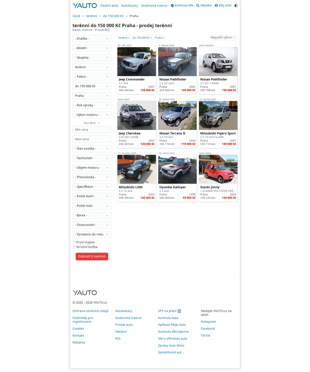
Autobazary (129, 5)
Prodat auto (124, 325)
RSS (117, 338)
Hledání (121, 331)
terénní (91, 16)
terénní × (124, 37)
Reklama (78, 342)
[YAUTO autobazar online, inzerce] (85, 6)
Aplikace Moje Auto (172, 325)
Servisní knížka (86, 247)
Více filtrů (90, 122)
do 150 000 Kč (113, 16)
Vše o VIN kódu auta (172, 338)
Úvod (76, 16)
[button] (92, 256)
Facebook (208, 328)
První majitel (85, 242)
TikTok (205, 335)
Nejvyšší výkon (221, 37)
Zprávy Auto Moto (171, 345)
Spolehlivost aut (169, 352)
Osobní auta (109, 5)
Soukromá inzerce (154, 5)
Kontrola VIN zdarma (173, 331)
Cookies (78, 328)
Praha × (159, 37)
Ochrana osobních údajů (90, 311)
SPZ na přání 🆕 (169, 311)
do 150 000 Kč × (142, 37)
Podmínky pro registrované (82, 320)
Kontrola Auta (168, 318)
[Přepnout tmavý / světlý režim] (236, 5)
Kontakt (78, 335)
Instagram (208, 321)
